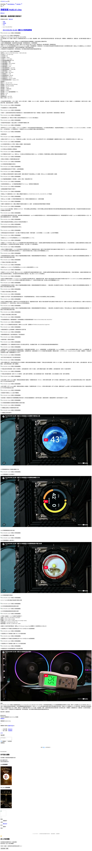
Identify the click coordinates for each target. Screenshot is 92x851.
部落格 (4, 23)
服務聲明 (58, 833)
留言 (12, 725)
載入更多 (2, 735)
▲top (2, 732)
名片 (4, 24)
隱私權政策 (53, 833)
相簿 (4, 21)
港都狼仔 (3, 718)
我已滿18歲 (3, 848)
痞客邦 (9, 725)
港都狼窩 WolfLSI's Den (11, 10)
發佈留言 (2, 742)
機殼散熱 (10, 730)
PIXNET (36, 833)
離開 (7, 848)
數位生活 (11, 19)
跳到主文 (3, 13)
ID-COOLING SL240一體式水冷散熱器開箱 (17, 30)
